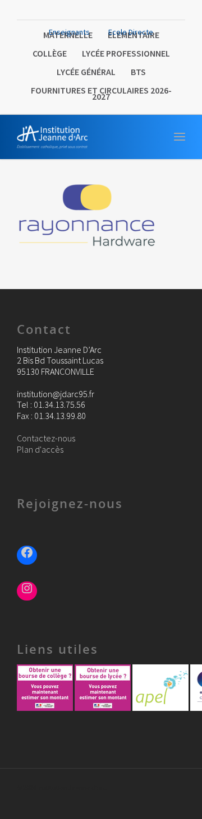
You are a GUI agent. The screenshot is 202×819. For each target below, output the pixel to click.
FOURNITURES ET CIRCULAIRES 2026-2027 (101, 93)
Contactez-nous (46, 438)
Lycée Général (86, 71)
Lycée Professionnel (126, 53)
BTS (138, 71)
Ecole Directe (130, 32)
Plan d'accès (40, 449)
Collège (50, 53)
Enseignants (69, 32)
